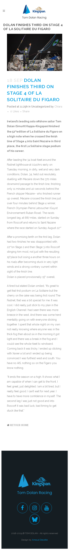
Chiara (58, 106)
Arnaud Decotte (40, 539)
